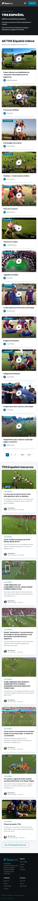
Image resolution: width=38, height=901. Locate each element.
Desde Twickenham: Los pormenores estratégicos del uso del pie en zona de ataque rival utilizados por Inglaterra (18, 635)
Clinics (22, 867)
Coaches (22, 869)
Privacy (4, 898)
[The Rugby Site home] (7, 3)
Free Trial (32, 3)
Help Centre (23, 886)
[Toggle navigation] (25, 3)
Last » (29, 454)
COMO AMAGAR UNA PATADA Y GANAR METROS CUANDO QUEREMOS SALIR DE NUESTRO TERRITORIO (17, 685)
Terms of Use (10, 898)
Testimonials (7, 886)
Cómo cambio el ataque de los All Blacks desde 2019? (17, 541)
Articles (22, 864)
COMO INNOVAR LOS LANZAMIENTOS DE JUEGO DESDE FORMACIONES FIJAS (18, 587)
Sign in (22, 883)
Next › (23, 454)
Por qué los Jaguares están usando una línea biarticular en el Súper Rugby (19, 780)
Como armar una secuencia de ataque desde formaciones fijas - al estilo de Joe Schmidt (19, 733)
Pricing (5, 883)
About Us (6, 881)
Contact (6, 888)
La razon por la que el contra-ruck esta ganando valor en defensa (17, 495)
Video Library (23, 861)
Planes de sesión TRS (12, 824)
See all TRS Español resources (15, 845)
